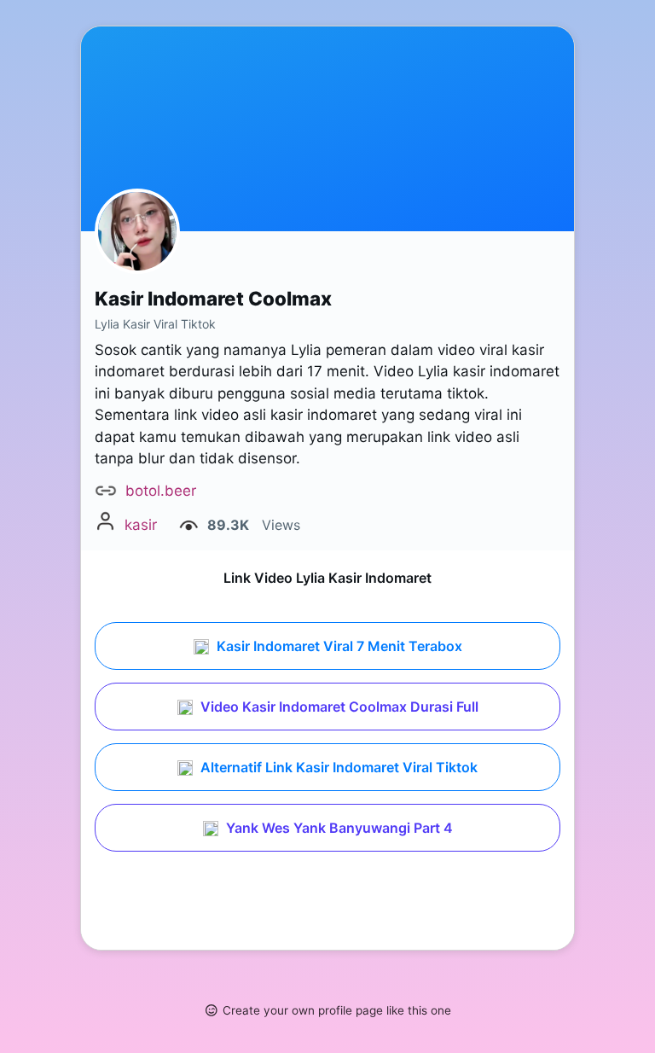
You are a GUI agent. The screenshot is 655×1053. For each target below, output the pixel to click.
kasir (141, 524)
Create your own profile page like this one (337, 1010)
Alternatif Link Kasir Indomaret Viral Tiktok (337, 767)
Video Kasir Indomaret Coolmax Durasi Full (337, 706)
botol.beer (160, 490)
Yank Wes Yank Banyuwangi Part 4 (338, 827)
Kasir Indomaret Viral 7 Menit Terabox (337, 645)
